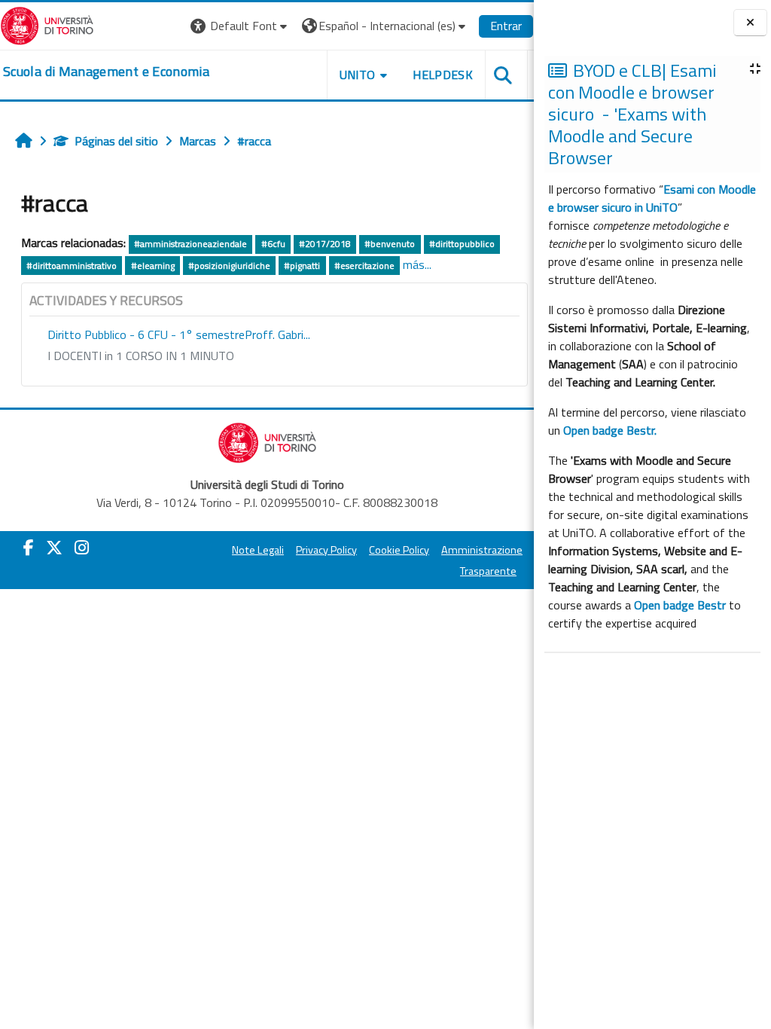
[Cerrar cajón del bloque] (750, 22)
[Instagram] (82, 547)
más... (417, 264)
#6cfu (273, 244)
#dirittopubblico (462, 244)
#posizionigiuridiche (229, 265)
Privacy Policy (326, 550)
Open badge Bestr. (610, 430)
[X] (54, 547)
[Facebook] (28, 547)
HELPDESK (443, 75)
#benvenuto (389, 244)
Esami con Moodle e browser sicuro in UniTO (652, 198)
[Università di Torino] (47, 24)
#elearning (153, 265)
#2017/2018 (325, 244)
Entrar (506, 26)
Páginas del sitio (116, 141)
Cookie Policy (399, 550)
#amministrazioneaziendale (190, 244)
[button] (240, 26)
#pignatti (302, 265)
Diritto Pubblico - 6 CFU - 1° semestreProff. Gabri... (178, 334)
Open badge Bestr (680, 605)
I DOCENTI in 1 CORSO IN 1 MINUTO (140, 356)
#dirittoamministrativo (71, 265)
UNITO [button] (358, 75)
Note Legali (258, 550)
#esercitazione (364, 265)
